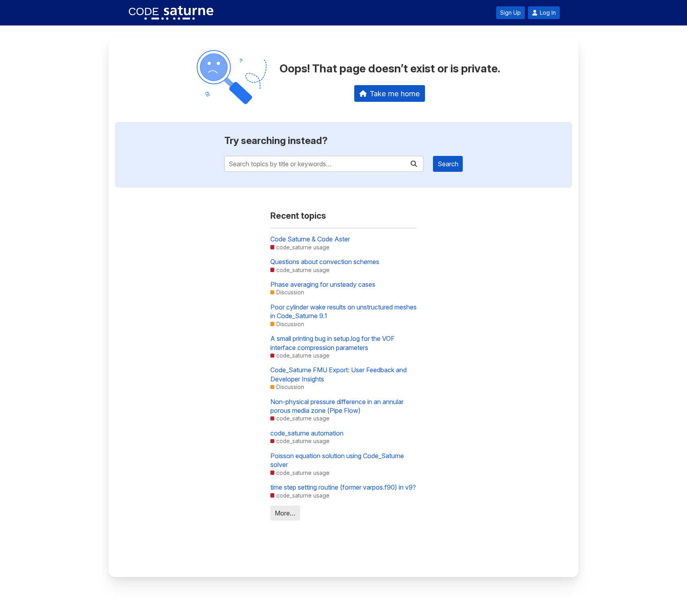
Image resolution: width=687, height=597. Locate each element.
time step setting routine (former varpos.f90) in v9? (343, 487)
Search (448, 164)
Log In (548, 13)
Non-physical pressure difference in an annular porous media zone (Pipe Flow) (337, 406)
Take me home (395, 93)
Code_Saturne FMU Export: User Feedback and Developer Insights (338, 374)
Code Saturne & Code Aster (310, 239)
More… (285, 513)
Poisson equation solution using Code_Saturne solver (337, 460)
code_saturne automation (307, 433)
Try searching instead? (276, 140)
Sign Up (510, 13)
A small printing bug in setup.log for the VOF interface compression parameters (332, 342)
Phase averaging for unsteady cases (322, 284)
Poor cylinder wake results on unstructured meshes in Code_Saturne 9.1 (343, 311)
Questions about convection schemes (324, 262)
